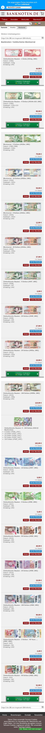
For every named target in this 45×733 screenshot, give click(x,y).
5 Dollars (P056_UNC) (12, 432)
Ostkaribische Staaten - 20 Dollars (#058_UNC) (20, 571)
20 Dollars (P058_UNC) (12, 435)
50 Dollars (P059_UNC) (12, 437)
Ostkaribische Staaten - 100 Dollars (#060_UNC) (21, 605)
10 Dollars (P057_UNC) (12, 434)
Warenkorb (37, 19)
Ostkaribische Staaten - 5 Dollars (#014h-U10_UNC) (22, 101)
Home (4, 715)
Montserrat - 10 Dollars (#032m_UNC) (17, 178)
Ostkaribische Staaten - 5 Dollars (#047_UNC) (20, 281)
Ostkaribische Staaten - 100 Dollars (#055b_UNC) (21, 393)
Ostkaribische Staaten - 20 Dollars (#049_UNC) (20, 316)
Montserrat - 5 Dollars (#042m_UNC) (16, 213)
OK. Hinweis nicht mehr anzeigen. (30, 729)
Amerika (12, 27)
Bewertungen (16, 715)
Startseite (4, 27)
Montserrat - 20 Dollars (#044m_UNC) (17, 247)
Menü (5, 19)
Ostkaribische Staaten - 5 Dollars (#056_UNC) (20, 502)
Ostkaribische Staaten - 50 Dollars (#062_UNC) (20, 675)
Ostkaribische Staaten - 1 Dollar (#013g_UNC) (20, 59)
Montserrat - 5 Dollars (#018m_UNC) (16, 144)
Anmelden (14, 19)
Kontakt (28, 715)
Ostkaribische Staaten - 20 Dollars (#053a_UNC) (21, 350)
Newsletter (38, 715)
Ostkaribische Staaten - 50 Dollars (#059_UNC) (20, 536)
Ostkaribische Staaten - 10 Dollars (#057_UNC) (20, 468)
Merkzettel (25, 19)
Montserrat (21, 27)
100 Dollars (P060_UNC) (13, 439)
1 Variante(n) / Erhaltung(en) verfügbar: (22, 82)
